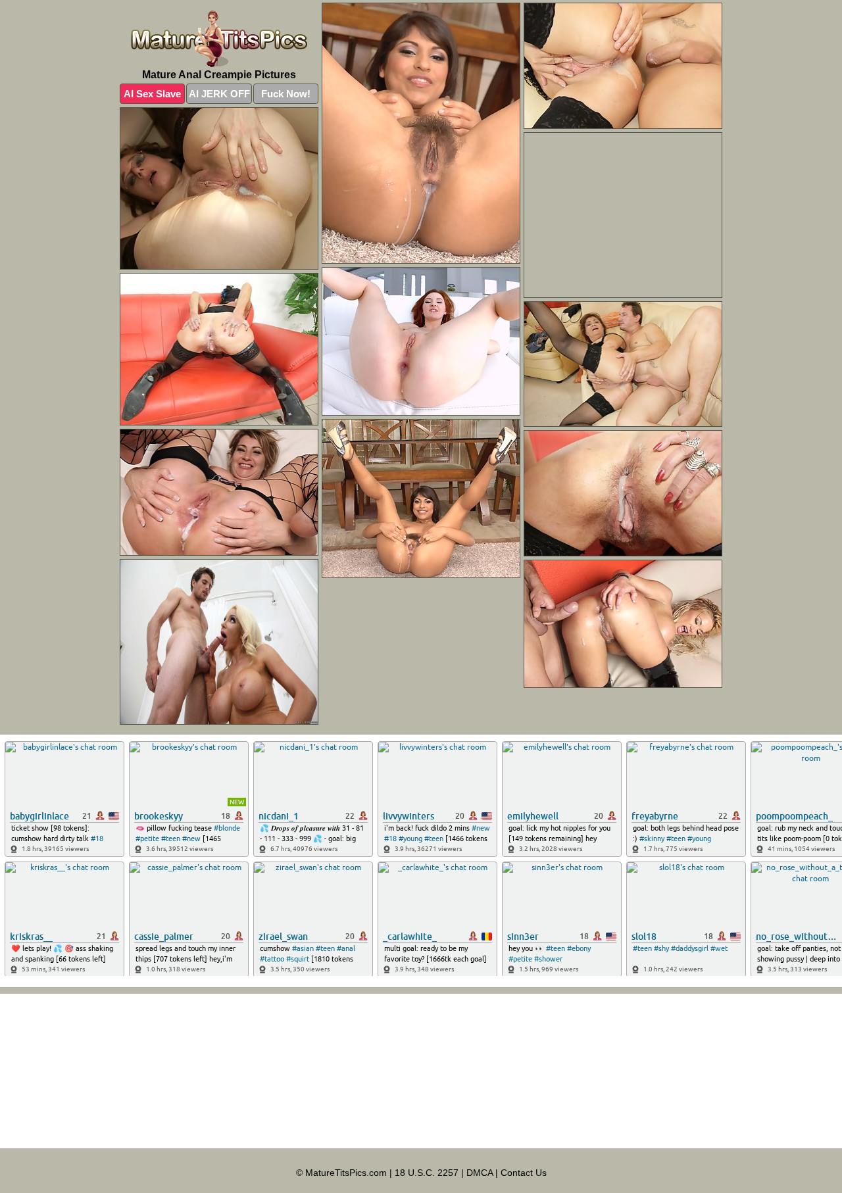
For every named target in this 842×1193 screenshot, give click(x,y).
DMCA (479, 1172)
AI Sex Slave (152, 93)
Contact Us (524, 1172)
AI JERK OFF (219, 93)
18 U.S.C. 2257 (426, 1172)
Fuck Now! (285, 93)
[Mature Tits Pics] (219, 39)
